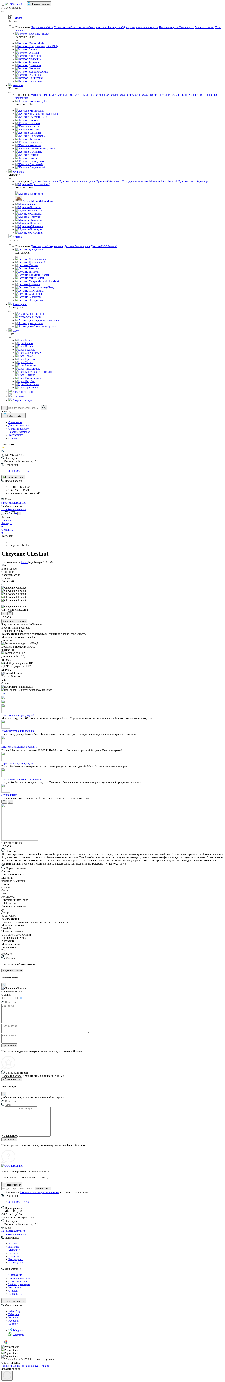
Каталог (17, 17)
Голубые (29, 381)
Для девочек (36, 249)
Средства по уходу (44, 326)
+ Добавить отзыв (12, 970)
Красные (30, 359)
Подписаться (43, 1188)
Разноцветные (33, 378)
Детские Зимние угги (77, 246)
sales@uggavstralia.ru (13, 502)
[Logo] (16, 4)
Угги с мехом (62, 27)
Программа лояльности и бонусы (21, 778)
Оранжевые (31, 387)
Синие (28, 362)
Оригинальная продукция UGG (20, 715)
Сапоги (33, 49)
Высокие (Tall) (38, 116)
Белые (28, 340)
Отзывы (13, 438)
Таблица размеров (19, 431)
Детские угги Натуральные (47, 246)
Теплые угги (186, 27)
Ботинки (33, 52)
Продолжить (9, 1045)
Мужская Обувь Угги (108, 181)
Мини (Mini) (36, 43)
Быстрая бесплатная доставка (19, 746)
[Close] (2, 11)
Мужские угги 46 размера (193, 181)
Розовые (29, 349)
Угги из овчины (204, 27)
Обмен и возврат (18, 428)
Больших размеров (94, 94)
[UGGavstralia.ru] (12, 1165)
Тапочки (33, 62)
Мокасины (34, 58)
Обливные (34, 74)
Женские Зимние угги (44, 94)
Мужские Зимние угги (44, 181)
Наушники (39, 313)
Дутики (34, 154)
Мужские (18, 171)
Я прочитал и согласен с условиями (47, 1192)
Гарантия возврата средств (17, 763)
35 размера (112, 94)
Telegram (18, 1330)
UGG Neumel (150, 94)
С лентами (34, 296)
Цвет (16, 330)
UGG (24, 562)
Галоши (38, 323)
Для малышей (36, 262)
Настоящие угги (169, 27)
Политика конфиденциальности (39, 1192)
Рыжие (28, 343)
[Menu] (2, 5)
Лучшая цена (9, 794)
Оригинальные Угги (82, 27)
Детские (17, 236)
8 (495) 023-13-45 (18, 470)
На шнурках (35, 77)
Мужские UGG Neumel (163, 181)
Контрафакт (15, 434)
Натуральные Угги (42, 27)
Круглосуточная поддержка (17, 730)
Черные (29, 346)
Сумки (37, 316)
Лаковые (34, 157)
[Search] (44, 407)
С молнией (35, 81)
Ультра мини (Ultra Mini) (43, 46)
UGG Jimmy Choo (130, 94)
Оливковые (31, 384)
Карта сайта (15, 1293)
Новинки (18, 395)
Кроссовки (35, 55)
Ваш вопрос (9, 1135)
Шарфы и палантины (46, 320)
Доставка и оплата (19, 425)
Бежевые (30, 365)
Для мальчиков (37, 258)
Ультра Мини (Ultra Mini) (44, 113)
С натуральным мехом (135, 181)
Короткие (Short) (38, 33)
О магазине (15, 422)
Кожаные (34, 68)
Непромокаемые (38, 71)
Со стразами (36, 300)
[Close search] (4, 408)
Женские (18, 85)
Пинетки (34, 271)
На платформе (38, 135)
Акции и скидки (23, 400)
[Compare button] (10, 613)
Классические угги (147, 27)
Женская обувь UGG (70, 94)
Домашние (34, 65)
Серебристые (32, 352)
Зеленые (29, 374)
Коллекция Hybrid (23, 391)
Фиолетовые (32, 368)
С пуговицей (37, 167)
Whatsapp (18, 1334)
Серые (28, 355)
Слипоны (35, 132)
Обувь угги (128, 27)
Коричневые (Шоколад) (38, 371)
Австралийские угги (108, 27)
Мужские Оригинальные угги (77, 181)
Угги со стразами (168, 94)
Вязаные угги (188, 94)
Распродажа (15, 1259)
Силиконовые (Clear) (42, 148)
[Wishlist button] (4, 613)
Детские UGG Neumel (104, 246)
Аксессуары (20, 304)
